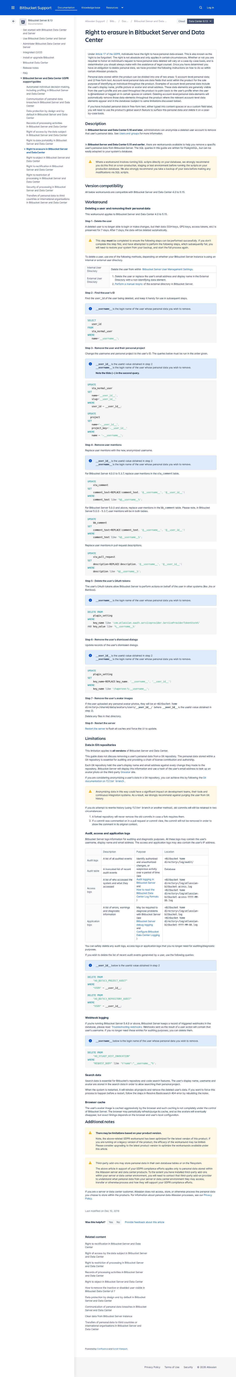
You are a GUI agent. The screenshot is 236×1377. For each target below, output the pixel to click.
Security (188, 1367)
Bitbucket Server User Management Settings (167, 269)
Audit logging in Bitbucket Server (145, 881)
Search (201, 7)
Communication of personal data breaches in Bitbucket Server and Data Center (48, 102)
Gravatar (125, 772)
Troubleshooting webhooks (127, 1026)
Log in (210, 7)
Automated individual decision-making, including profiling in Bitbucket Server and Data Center (48, 90)
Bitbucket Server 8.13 (40, 20)
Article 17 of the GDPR (108, 53)
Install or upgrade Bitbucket (38, 57)
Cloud (181, 21)
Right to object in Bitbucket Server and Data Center (114, 1281)
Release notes (31, 67)
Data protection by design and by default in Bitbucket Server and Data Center (46, 114)
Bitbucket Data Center (35, 62)
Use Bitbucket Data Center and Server (44, 38)
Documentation (66, 7)
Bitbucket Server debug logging (145, 923)
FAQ (25, 72)
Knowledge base (91, 7)
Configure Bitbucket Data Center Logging (148, 933)
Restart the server (95, 728)
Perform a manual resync (129, 283)
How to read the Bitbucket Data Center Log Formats (147, 893)
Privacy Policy (152, 1367)
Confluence (102, 1348)
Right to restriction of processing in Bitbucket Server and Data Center (46, 178)
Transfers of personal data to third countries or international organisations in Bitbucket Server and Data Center (47, 199)
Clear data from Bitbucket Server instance (108, 1316)
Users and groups (129, 133)
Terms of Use (171, 1367)
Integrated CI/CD (32, 52)
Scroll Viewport (120, 1348)
